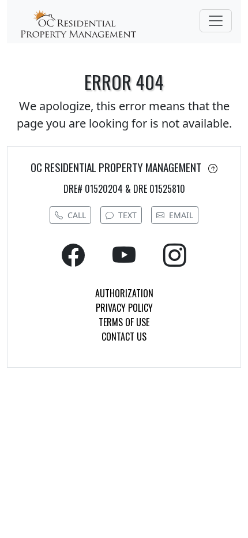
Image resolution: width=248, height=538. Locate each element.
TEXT (127, 215)
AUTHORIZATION (124, 293)
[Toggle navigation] (216, 20)
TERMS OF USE (124, 322)
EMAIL (181, 215)
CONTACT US (124, 336)
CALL (76, 215)
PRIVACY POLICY (124, 308)
